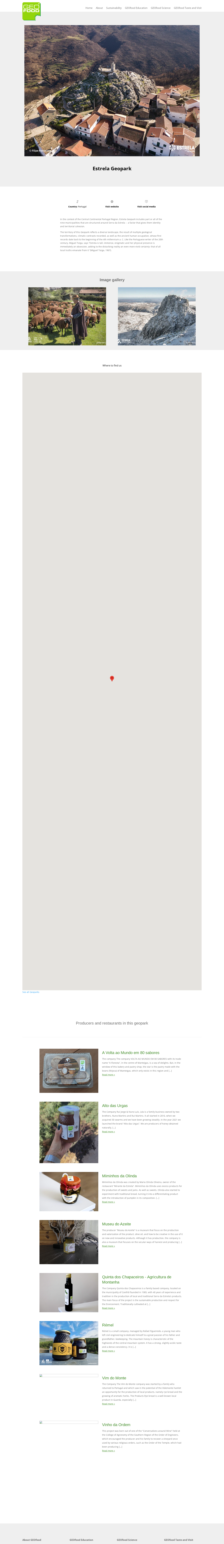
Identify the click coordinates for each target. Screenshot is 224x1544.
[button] (112, 679)
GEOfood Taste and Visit (188, 8)
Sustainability (114, 8)
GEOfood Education (136, 8)
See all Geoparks (30, 992)
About (99, 8)
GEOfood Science (161, 8)
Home (88, 8)
